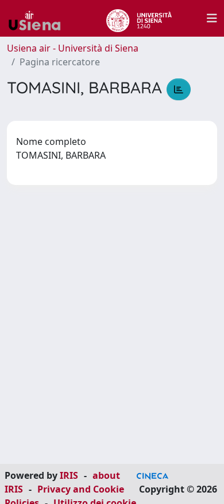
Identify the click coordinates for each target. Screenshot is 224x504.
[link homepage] (39, 18)
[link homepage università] (138, 18)
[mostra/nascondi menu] (212, 18)
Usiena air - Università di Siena (72, 48)
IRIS (69, 475)
